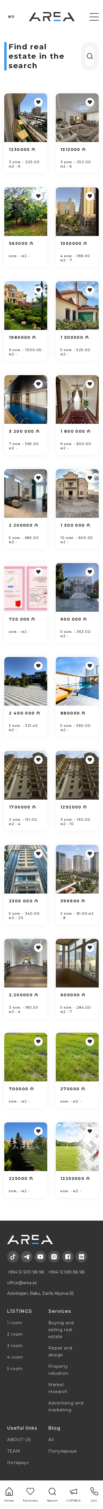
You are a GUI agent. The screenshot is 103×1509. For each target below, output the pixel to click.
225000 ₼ (21, 1178)
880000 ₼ (73, 713)
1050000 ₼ (74, 243)
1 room (14, 1322)
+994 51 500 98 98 (25, 1272)
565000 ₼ (21, 243)
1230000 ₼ (22, 149)
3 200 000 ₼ (24, 431)
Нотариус (18, 1462)
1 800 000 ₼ (75, 431)
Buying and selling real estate (61, 1329)
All (51, 1439)
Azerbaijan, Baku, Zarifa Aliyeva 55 (40, 1293)
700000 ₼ (21, 1088)
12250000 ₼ (75, 1178)
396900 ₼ (72, 901)
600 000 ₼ (73, 619)
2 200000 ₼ (23, 525)
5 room (15, 1368)
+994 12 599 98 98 (66, 1272)
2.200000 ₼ (23, 995)
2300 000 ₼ (23, 901)
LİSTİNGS (73, 1500)
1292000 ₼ (73, 807)
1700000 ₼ (22, 807)
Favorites (30, 1500)
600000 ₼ (73, 995)
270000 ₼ (72, 1088)
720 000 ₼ (22, 619)
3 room (15, 1345)
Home (9, 1500)
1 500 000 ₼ (75, 525)
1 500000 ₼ (74, 337)
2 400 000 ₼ (25, 713)
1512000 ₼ (73, 149)
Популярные (62, 1451)
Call (94, 1500)
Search (52, 1500)
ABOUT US (19, 1439)
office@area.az (22, 1282)
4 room (15, 1357)
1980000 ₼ (22, 337)
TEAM (13, 1451)
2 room (15, 1334)
